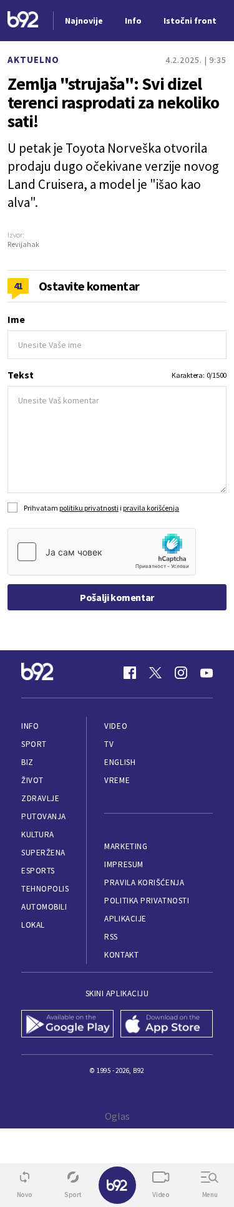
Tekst (20, 374)
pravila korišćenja (151, 507)
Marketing (125, 846)
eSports (38, 870)
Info (30, 726)
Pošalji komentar (117, 597)
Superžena (43, 852)
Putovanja (43, 816)
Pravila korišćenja (144, 882)
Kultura (37, 834)
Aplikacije (125, 918)
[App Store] (166, 1025)
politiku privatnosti (89, 507)
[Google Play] (67, 1025)
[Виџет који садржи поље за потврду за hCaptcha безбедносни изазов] (101, 551)
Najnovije (84, 20)
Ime (16, 319)
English (119, 762)
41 (18, 285)
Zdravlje (40, 798)
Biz (27, 762)
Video (115, 726)
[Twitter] (155, 672)
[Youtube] (206, 672)
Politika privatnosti (146, 900)
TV (109, 744)
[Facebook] (130, 672)
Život (32, 780)
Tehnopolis (45, 888)
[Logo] (23, 21)
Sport (34, 744)
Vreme (117, 780)
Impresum (123, 864)
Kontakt (121, 955)
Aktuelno (33, 59)
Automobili (44, 907)
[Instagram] (181, 672)
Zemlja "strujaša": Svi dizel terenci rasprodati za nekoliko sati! (113, 102)
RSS (111, 936)
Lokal (33, 925)
